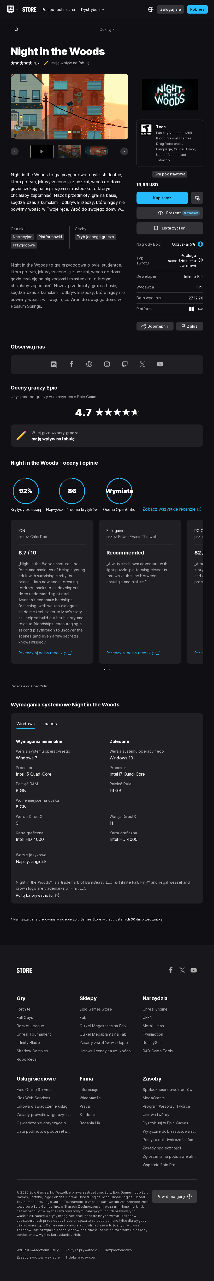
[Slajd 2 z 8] (69, 151)
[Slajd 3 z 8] (97, 151)
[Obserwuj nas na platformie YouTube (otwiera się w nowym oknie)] (160, 365)
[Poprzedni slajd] (15, 151)
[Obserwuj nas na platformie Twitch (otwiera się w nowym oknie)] (124, 365)
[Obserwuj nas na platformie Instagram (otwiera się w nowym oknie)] (107, 365)
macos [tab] (50, 723)
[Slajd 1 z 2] (104, 669)
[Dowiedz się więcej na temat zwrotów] (200, 260)
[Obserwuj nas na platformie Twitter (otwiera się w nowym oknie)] (142, 365)
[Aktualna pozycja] (42, 151)
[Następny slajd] (124, 151)
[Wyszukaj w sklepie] (16, 29)
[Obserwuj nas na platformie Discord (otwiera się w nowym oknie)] (53, 365)
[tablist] (107, 723)
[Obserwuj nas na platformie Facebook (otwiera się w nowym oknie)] (71, 365)
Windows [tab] (25, 723)
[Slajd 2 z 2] (109, 669)
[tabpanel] (107, 786)
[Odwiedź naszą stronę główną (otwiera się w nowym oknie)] (89, 365)
